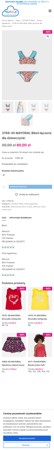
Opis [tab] (4, 217)
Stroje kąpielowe (31, 204)
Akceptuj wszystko (27, 438)
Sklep (18, 20)
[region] (27, 430)
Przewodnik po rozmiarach (15, 164)
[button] (48, 36)
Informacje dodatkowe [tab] (21, 217)
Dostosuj (25, 445)
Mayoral (36, 207)
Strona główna (8, 20)
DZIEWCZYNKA (28, 20)
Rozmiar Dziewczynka (13, 170)
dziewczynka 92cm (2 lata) (21, 207)
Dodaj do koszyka (18, 187)
